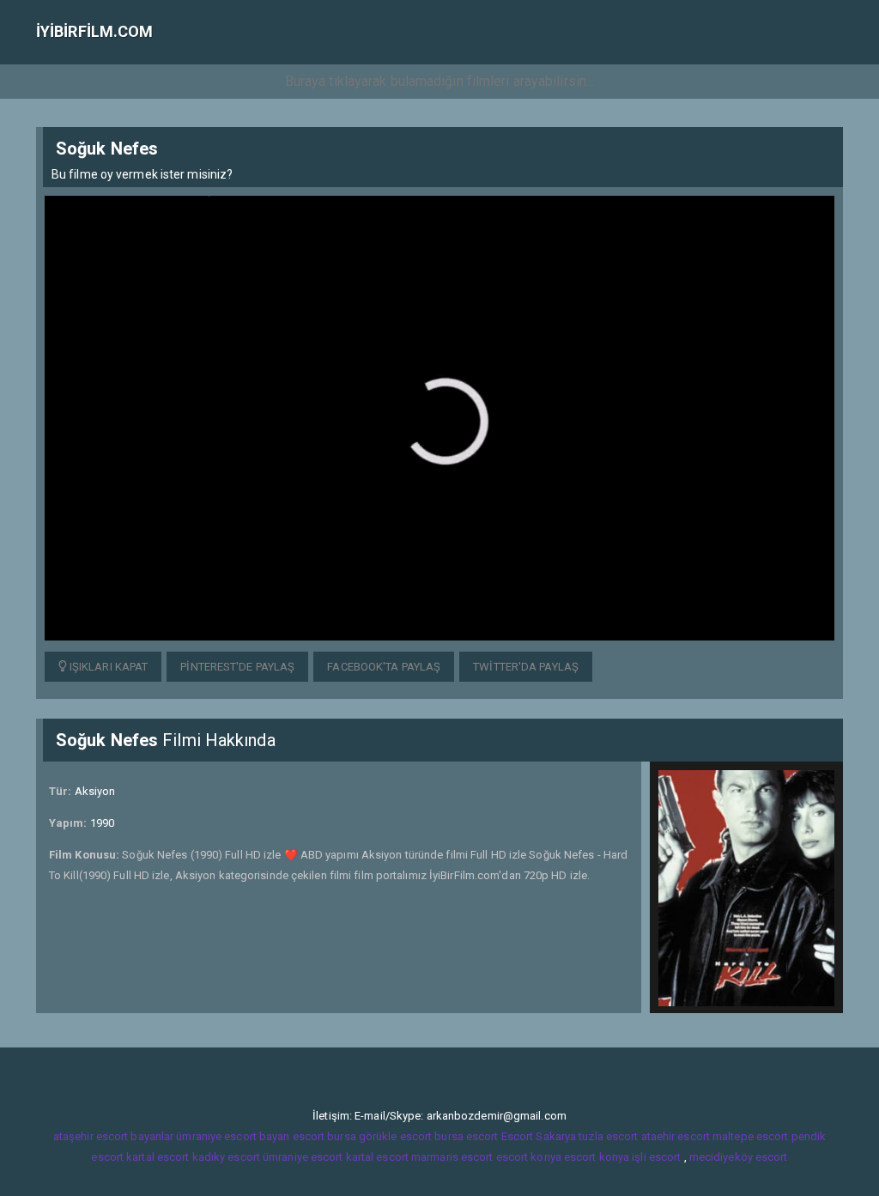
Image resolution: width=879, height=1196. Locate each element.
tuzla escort (608, 1136)
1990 (102, 823)
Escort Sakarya (538, 1136)
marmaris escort (452, 1156)
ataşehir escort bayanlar (113, 1136)
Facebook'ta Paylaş (383, 666)
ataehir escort (675, 1136)
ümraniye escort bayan (232, 1136)
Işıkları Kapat (108, 666)
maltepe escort (750, 1136)
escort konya (528, 1156)
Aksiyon (95, 791)
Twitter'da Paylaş (526, 666)
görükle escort (395, 1136)
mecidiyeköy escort (738, 1156)
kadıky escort (226, 1156)
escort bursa (324, 1136)
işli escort (656, 1156)
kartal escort (157, 1156)
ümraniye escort (303, 1156)
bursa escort (466, 1136)
